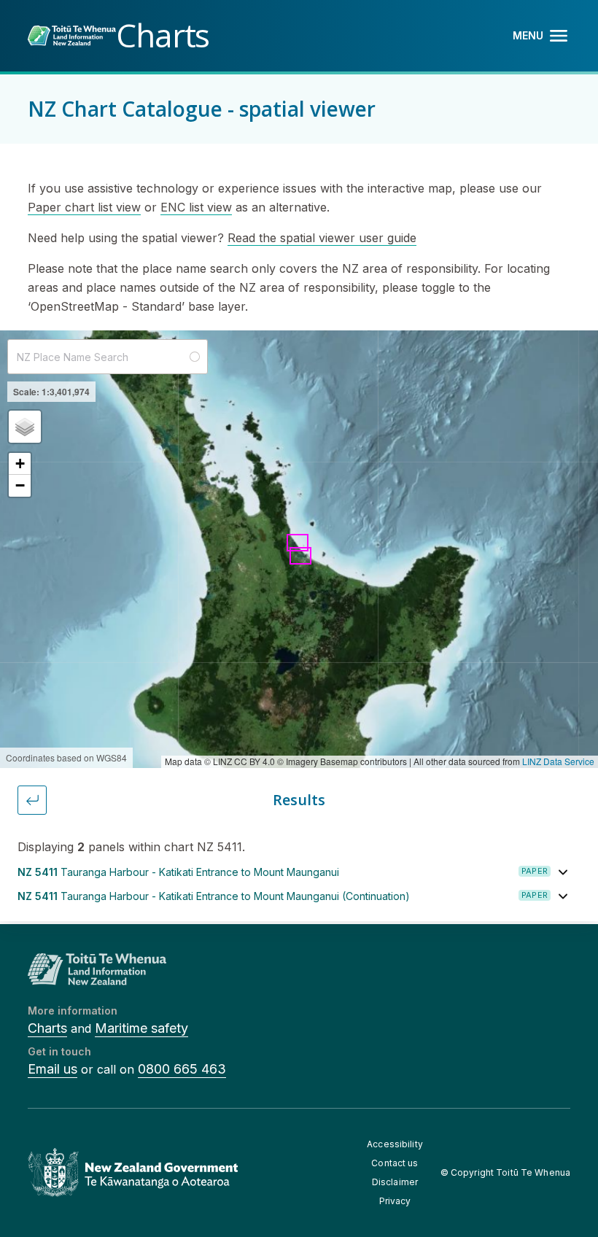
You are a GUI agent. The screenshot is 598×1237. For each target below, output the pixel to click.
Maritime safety (141, 1028)
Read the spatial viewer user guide (322, 237)
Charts (47, 1028)
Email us (52, 1069)
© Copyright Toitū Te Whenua (505, 1172)
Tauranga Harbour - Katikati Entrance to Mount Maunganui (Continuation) (214, 896)
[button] (25, 427)
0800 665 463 (182, 1069)
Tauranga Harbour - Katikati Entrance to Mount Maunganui (178, 872)
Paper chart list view (84, 207)
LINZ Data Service (558, 761)
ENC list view (196, 207)
